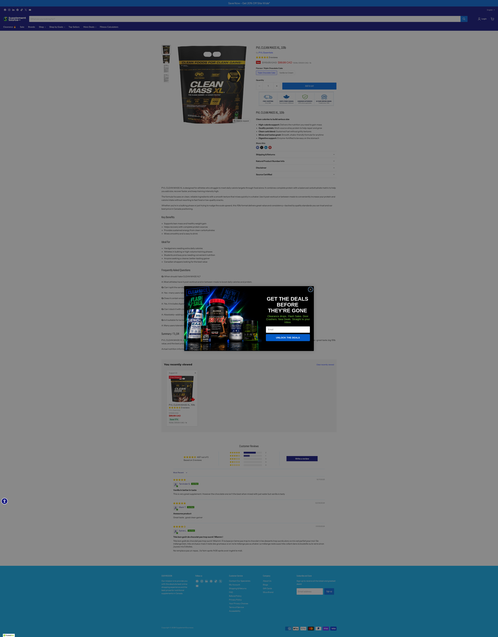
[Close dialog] (310, 289)
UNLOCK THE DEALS (288, 337)
